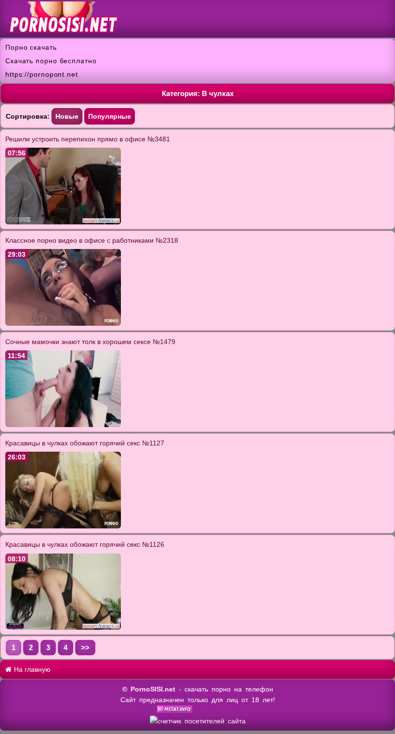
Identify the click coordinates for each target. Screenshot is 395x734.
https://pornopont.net (41, 74)
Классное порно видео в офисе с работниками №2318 (91, 240)
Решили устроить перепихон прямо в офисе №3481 (87, 139)
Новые (67, 116)
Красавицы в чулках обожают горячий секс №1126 (84, 544)
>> (85, 647)
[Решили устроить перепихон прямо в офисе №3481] (63, 222)
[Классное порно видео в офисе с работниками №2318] (63, 323)
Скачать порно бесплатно (51, 61)
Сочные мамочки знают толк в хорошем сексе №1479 (90, 342)
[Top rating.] (174, 710)
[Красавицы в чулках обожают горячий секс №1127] (63, 526)
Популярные (109, 116)
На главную (31, 669)
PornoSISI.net (153, 689)
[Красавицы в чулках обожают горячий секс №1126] (63, 627)
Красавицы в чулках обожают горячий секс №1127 (84, 443)
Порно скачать (31, 47)
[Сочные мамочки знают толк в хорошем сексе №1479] (63, 425)
